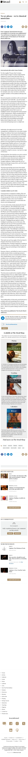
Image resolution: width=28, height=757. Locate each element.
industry (20, 445)
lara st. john (13, 447)
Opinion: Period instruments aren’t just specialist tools (17, 488)
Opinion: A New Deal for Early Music (17, 570)
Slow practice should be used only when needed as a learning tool (18, 558)
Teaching (14, 373)
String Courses (5, 700)
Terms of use (22, 739)
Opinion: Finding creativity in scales (17, 498)
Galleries (4, 677)
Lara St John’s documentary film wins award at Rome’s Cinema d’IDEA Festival (18, 477)
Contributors (19, 737)
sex (23, 447)
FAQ (21, 741)
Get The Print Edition (7, 687)
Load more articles (14, 507)
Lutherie (4, 683)
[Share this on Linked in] (8, 26)
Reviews (4, 694)
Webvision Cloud (17, 752)
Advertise (4, 702)
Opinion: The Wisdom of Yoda (17, 548)
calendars (9, 337)
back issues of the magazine (20, 337)
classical (10, 445)
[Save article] (26, 26)
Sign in (8, 23)
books (24, 335)
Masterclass (5, 713)
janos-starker (6, 447)
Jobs (3, 685)
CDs (6, 337)
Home (3, 672)
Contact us (4, 711)
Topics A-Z (14, 739)
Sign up (5, 328)
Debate (3, 13)
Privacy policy (9, 741)
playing (15, 335)
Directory (4, 692)
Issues (3, 679)
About (3, 709)
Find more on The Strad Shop (14, 440)
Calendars (14, 406)
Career (4, 445)
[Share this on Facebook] (2, 26)
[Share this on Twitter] (5, 26)
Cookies (16, 741)
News (3, 681)
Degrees (4, 707)
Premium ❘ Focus (13, 485)
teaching (21, 335)
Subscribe (4, 696)
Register (17, 533)
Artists (3, 675)
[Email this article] (11, 26)
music (19, 447)
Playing (14, 341)
